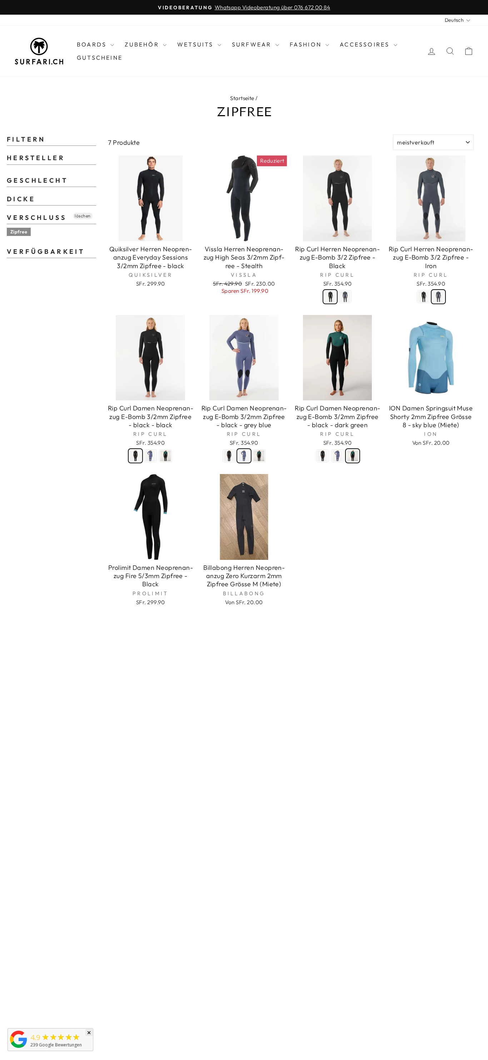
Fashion (307, 44)
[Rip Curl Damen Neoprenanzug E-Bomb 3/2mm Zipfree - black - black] (135, 456)
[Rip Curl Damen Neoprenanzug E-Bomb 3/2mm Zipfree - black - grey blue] (150, 456)
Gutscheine (100, 57)
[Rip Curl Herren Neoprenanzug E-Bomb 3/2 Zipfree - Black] (330, 297)
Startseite (242, 98)
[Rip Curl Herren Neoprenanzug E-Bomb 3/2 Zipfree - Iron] (345, 297)
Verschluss (36, 217)
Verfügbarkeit (46, 251)
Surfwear (253, 44)
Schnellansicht (150, 232)
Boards (93, 44)
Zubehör (143, 44)
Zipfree (18, 232)
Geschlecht (37, 180)
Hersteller (36, 158)
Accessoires (366, 44)
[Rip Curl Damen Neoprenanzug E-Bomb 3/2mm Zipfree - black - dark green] (165, 456)
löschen (82, 215)
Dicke (21, 199)
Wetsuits (196, 44)
